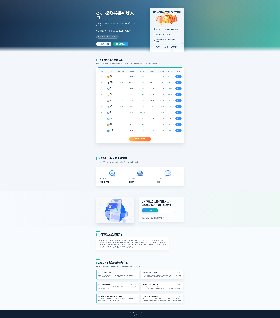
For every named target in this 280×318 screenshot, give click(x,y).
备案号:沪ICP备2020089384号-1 (140, 315)
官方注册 (122, 44)
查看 (178, 76)
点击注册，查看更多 (140, 139)
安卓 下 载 (105, 44)
